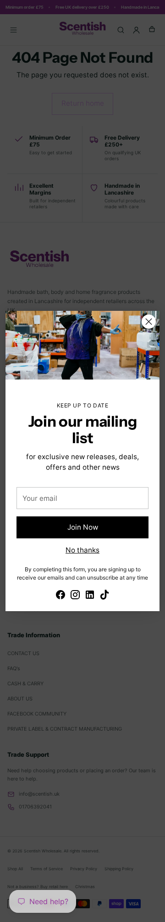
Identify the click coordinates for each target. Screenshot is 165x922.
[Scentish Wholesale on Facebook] (60, 596)
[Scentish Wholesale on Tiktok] (104, 596)
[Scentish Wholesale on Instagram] (75, 596)
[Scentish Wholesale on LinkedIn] (89, 596)
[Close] (149, 322)
